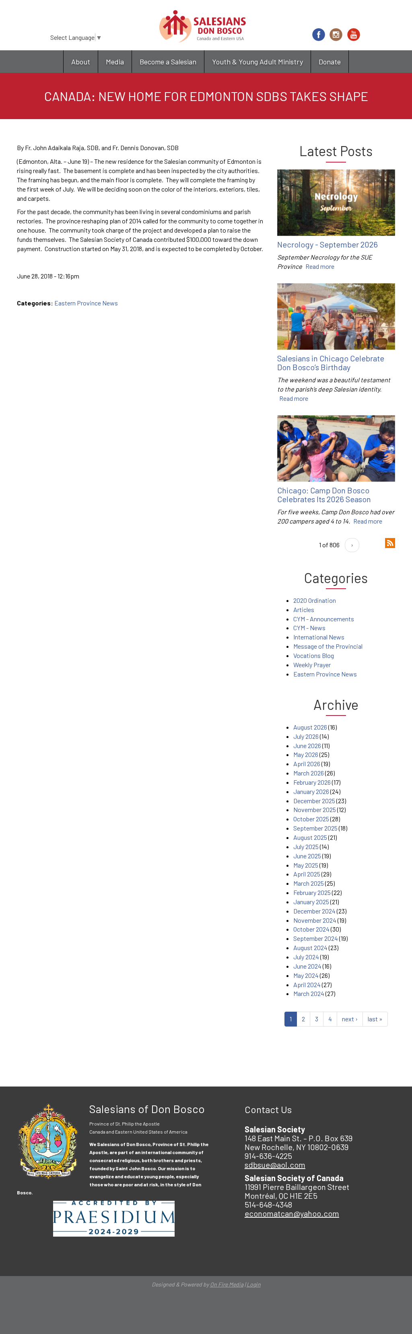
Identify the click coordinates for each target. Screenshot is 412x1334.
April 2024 (307, 984)
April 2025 (306, 874)
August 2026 (310, 727)
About (80, 61)
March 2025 (308, 883)
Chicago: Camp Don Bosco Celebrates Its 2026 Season (324, 494)
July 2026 (306, 736)
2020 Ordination (314, 600)
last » (375, 1019)
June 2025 (307, 856)
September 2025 (315, 828)
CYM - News (309, 627)
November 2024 (314, 920)
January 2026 (311, 791)
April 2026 (306, 763)
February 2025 (312, 892)
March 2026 (308, 773)
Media (115, 61)
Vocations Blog (313, 655)
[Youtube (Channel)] (353, 34)
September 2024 (315, 938)
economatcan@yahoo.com (292, 1213)
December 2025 (314, 800)
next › (350, 1019)
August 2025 (310, 837)
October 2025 (311, 819)
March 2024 (308, 993)
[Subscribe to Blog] (390, 542)
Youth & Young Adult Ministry (257, 61)
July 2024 (306, 957)
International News (318, 637)
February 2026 (312, 782)
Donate (330, 61)
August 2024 (310, 947)
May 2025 (305, 865)
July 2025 (306, 846)
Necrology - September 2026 (327, 244)
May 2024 (306, 975)
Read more (319, 266)
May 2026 (305, 754)
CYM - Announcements (323, 619)
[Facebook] (318, 34)
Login (254, 1284)
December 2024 (314, 911)
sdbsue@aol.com (275, 1164)
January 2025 (311, 901)
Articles (303, 609)
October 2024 (311, 929)
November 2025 (314, 809)
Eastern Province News (86, 303)
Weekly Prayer (312, 664)
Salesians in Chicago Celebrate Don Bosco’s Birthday (330, 362)
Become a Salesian (168, 61)
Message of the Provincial (328, 646)
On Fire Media (226, 1284)
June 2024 (307, 966)
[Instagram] (336, 34)
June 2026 (307, 745)
